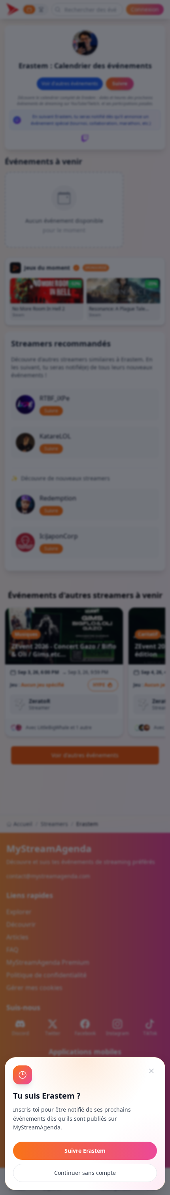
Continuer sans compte (85, 1172)
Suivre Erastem (85, 1150)
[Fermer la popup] (151, 1071)
